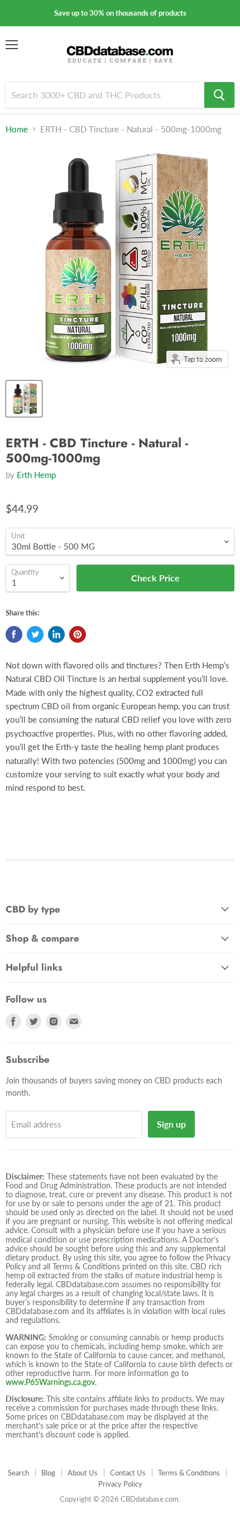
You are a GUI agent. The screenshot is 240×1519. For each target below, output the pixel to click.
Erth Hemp (36, 475)
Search (18, 1472)
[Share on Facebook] (14, 634)
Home (17, 129)
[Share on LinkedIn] (56, 634)
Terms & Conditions (189, 1472)
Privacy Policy (120, 1483)
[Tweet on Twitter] (35, 634)
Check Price (120, 1504)
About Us (83, 1472)
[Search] (219, 95)
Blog (48, 1472)
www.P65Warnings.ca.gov (50, 1382)
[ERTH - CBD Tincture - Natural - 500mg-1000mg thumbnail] (24, 399)
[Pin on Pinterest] (77, 634)
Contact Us (128, 1472)
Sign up (171, 1124)
